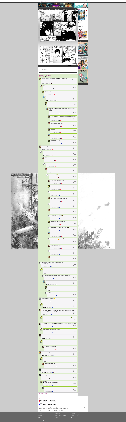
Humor (50, 410)
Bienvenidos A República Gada (43, 408)
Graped (83, 407)
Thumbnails (58, 9)
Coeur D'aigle (64, 408)
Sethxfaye (80, 407)
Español (41, 400)
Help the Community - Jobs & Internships (60, 415)
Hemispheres (43, 407)
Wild (67, 408)
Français (41, 76)
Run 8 (61, 408)
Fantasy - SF (47, 410)
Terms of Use (56, 417)
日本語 (41, 403)
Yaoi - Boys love (67, 410)
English (45, 76)
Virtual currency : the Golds (58, 416)
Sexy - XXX (60, 410)
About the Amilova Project (41, 414)
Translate (75, 81)
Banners (39, 416)
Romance (57, 410)
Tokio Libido (63, 407)
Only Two (48, 408)
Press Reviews (40, 415)
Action (39, 410)
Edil (56, 408)
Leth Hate (59, 408)
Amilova (40, 407)
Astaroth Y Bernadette (53, 408)
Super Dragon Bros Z (53, 407)
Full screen (52, 9)
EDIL (79, 9)
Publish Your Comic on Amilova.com (76, 414)
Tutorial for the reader (57, 414)
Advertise (39, 417)
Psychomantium (59, 407)
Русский (41, 404)
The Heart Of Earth (71, 407)
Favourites (41, 9)
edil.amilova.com (80, 26)
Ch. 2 (64, 9)
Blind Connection (76, 407)
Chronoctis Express (47, 407)
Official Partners (40, 418)
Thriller (64, 410)
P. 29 (66, 9)
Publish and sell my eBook (74, 415)
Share (47, 9)
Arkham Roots (67, 407)
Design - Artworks (43, 410)
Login (75, 0)
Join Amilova (71, 0)
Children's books (54, 410)
